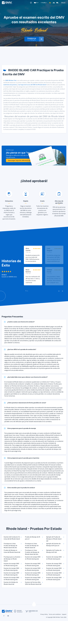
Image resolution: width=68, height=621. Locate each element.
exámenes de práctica (10, 85)
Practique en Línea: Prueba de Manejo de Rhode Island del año (10, 545)
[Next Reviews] (62, 291)
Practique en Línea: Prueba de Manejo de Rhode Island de (31, 545)
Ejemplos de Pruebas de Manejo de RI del (53, 551)
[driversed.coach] (33, 611)
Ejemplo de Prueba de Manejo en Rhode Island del (53, 539)
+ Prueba (43, 2)
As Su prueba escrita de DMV (43, 161)
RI (36, 2)
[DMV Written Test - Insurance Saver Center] (31, 3)
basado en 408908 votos (9, 277)
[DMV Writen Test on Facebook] (3, 615)
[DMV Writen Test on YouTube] (8, 615)
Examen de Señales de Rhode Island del (11, 583)
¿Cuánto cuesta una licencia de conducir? (20, 322)
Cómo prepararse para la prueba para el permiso (22, 458)
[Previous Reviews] (59, 291)
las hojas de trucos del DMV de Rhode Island (32, 85)
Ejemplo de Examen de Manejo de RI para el (53, 544)
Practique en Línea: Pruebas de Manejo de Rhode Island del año (32, 552)
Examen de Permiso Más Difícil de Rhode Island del (33, 583)
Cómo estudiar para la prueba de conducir (20, 488)
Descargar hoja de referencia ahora (20, 160)
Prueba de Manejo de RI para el (32, 538)
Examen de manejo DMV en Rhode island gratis (32, 558)
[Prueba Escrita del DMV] (7, 3)
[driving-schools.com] (19, 611)
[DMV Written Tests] (34, 605)
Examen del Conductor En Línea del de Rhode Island (12, 538)
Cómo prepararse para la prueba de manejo (20, 428)
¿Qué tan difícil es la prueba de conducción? (20, 349)
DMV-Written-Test (11, 80)
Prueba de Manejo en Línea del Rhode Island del (12, 551)
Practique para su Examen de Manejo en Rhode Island (12, 559)
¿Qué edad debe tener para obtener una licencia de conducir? (26, 377)
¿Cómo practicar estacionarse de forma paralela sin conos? (25, 403)
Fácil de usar (10, 150)
